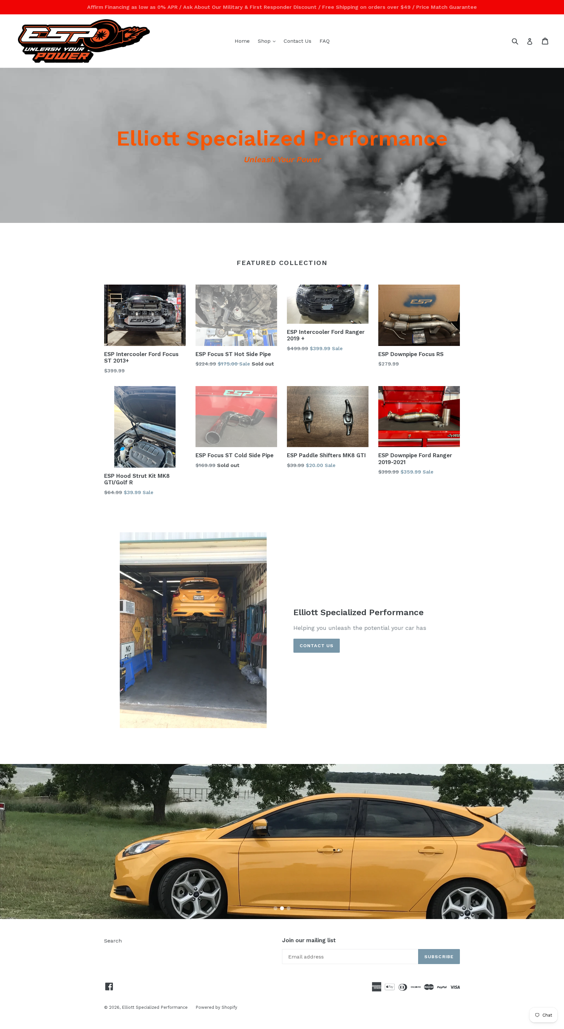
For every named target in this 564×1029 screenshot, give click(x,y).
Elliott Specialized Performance (155, 1007)
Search (113, 941)
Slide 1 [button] (275, 908)
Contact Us (297, 41)
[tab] (275, 908)
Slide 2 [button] (282, 908)
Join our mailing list (309, 940)
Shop (268, 41)
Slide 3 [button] (288, 908)
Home (242, 41)
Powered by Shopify (216, 1007)
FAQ (325, 41)
